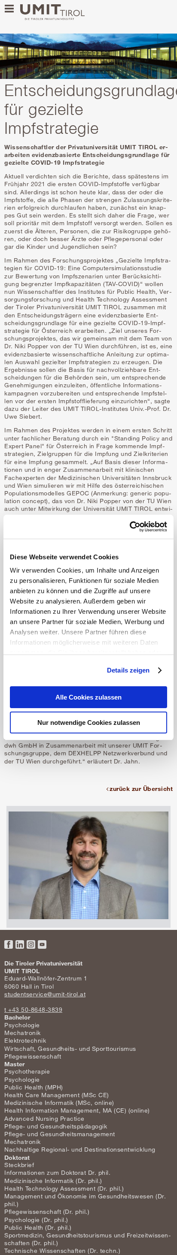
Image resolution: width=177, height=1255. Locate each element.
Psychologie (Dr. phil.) (36, 1219)
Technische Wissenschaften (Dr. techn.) (62, 1250)
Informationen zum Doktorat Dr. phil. (57, 1172)
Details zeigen (128, 670)
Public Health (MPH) (33, 1087)
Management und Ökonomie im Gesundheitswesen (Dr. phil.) (85, 1199)
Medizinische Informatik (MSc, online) (59, 1102)
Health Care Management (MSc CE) (56, 1094)
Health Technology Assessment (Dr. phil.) (64, 1188)
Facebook (8, 944)
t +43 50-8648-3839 (33, 1009)
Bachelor (17, 1017)
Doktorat (17, 1157)
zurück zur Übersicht (141, 788)
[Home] (52, 12)
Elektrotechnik (25, 1040)
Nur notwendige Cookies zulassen (88, 722)
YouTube (42, 944)
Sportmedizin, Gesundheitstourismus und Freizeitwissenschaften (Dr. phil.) (87, 1238)
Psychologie (22, 1025)
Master (14, 1064)
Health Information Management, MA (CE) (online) (77, 1110)
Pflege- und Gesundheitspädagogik (55, 1126)
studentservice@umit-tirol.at (44, 994)
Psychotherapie (27, 1071)
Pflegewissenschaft (32, 1056)
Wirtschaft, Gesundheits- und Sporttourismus (70, 1048)
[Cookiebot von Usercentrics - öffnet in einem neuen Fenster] (129, 526)
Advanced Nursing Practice (44, 1118)
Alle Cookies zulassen (88, 697)
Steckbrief (19, 1164)
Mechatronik (22, 1032)
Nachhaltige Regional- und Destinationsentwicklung (80, 1149)
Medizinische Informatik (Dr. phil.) (53, 1180)
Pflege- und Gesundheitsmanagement (59, 1133)
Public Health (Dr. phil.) (38, 1227)
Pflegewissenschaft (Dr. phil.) (46, 1211)
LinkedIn (19, 944)
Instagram (31, 944)
